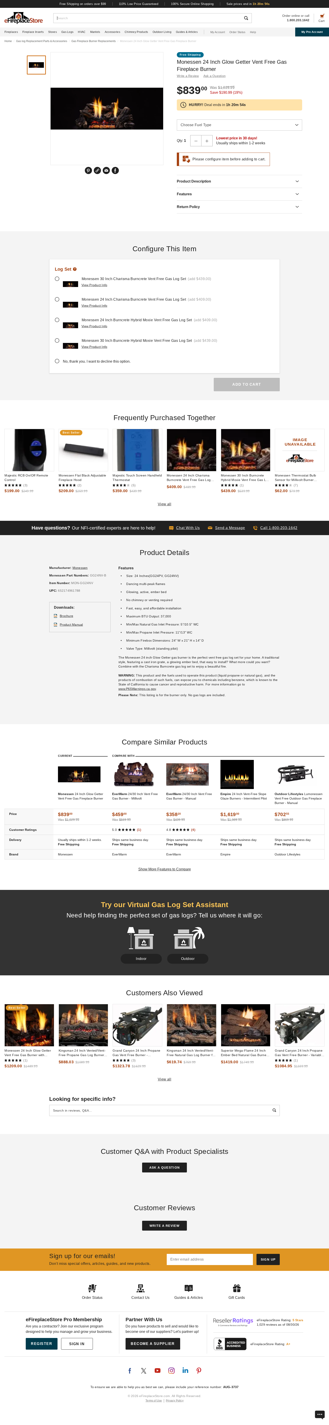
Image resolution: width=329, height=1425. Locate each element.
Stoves (52, 32)
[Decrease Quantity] (195, 140)
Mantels (95, 32)
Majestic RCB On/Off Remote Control (26, 478)
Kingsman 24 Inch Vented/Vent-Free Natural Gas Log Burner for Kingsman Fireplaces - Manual (191, 1053)
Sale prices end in (248, 4)
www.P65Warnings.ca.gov (137, 689)
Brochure (66, 616)
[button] (226, 528)
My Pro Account (312, 32)
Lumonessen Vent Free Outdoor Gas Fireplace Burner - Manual (299, 798)
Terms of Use (153, 1400)
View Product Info (94, 285)
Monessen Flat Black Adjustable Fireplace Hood (82, 478)
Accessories (112, 32)
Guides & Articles (187, 32)
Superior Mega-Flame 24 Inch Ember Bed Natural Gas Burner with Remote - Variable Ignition (244, 1053)
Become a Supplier (153, 1344)
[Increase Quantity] (207, 140)
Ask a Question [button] (214, 76)
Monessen (80, 568)
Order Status (237, 32)
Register (41, 1344)
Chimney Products (136, 32)
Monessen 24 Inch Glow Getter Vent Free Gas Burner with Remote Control (27, 1053)
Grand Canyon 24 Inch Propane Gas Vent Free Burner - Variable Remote (299, 1053)
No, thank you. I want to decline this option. (96, 361)
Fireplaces (11, 32)
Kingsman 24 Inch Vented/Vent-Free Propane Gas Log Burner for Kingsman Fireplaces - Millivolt (82, 1053)
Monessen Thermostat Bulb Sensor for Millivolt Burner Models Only (295, 478)
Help (253, 32)
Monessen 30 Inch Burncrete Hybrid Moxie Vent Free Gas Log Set (245, 478)
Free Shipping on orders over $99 (83, 4)
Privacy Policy (175, 1400)
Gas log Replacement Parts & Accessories (41, 41)
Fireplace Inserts (33, 32)
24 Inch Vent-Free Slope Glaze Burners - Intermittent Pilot (243, 796)
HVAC (81, 32)
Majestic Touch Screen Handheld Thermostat (137, 478)
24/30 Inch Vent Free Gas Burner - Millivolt (135, 796)
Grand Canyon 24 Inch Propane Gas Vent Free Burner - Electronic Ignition (136, 1053)
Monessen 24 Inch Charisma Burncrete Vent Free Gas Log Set (189, 478)
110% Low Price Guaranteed (138, 4)
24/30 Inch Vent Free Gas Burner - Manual (189, 796)
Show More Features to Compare (164, 869)
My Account (217, 32)
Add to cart (246, 384)
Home (8, 41)
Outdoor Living (162, 32)
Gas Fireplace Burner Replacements (93, 41)
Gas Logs (67, 32)
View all (164, 504)
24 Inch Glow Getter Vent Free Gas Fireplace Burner (80, 796)
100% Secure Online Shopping (192, 4)
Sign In (77, 1344)
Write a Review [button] (188, 76)
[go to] (29, 450)
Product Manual (71, 624)
